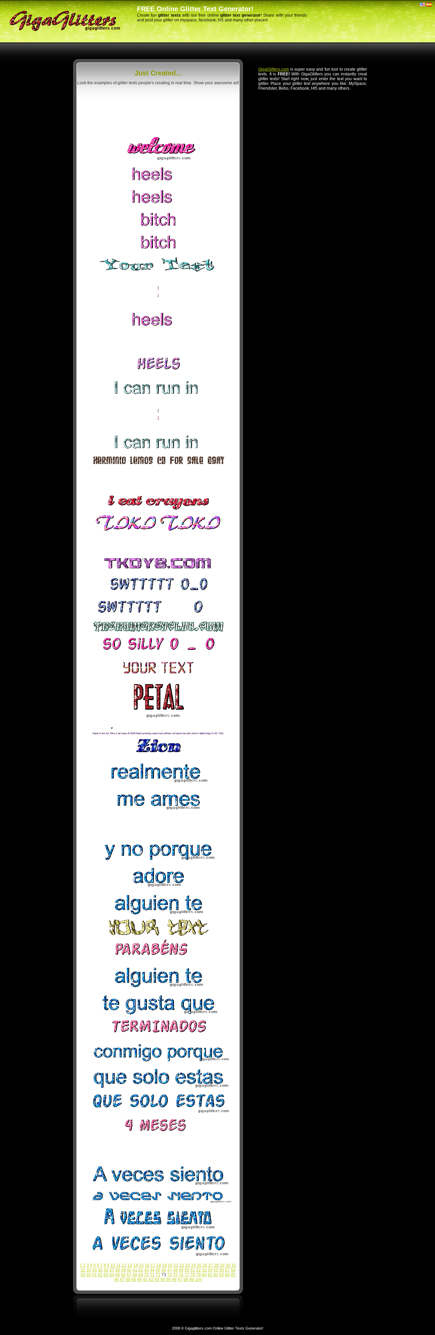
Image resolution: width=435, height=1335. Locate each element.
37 (111, 1270)
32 (83, 1270)
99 (191, 1279)
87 (122, 1279)
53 (204, 1270)
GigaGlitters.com (273, 69)
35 (100, 1270)
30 (228, 1265)
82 (215, 1274)
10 (112, 1265)
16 (147, 1265)
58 (233, 1270)
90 (139, 1279)
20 (170, 1265)
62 (100, 1274)
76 (181, 1274)
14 (135, 1265)
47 (169, 1270)
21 (176, 1265)
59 (83, 1274)
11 (118, 1265)
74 (169, 1274)
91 (145, 1279)
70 (146, 1274)
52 (198, 1270)
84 (227, 1274)
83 (221, 1274)
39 (123, 1270)
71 (152, 1274)
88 (128, 1279)
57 (227, 1270)
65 (117, 1274)
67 (129, 1274)
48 (175, 1270)
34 (94, 1270)
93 (157, 1279)
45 (158, 1270)
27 (210, 1265)
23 (187, 1265)
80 (204, 1274)
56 (221, 1270)
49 (181, 1270)
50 (187, 1270)
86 (116, 1279)
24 (193, 1265)
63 (106, 1274)
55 (215, 1270)
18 (158, 1265)
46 (163, 1270)
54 (210, 1270)
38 (117, 1270)
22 (181, 1265)
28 (216, 1265)
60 (88, 1274)
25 (199, 1265)
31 (233, 1265)
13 (129, 1265)
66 (123, 1274)
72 (158, 1274)
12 (124, 1265)
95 (168, 1279)
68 (135, 1274)
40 (129, 1270)
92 (151, 1279)
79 (198, 1274)
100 (198, 1279)
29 (222, 1265)
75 (175, 1274)
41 (135, 1270)
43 (146, 1270)
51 (192, 1270)
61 (94, 1274)
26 (205, 1265)
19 (164, 1265)
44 (152, 1270)
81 (210, 1274)
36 (106, 1270)
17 (153, 1265)
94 (162, 1279)
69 (140, 1274)
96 (174, 1279)
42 (140, 1270)
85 (233, 1274)
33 (88, 1270)
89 (134, 1279)
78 (192, 1274)
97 (180, 1279)
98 (186, 1279)
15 (141, 1265)
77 (187, 1274)
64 (111, 1274)
